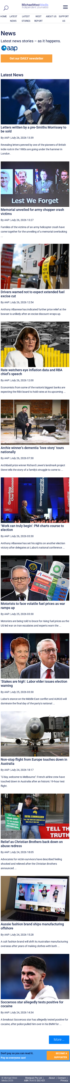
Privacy (64, 1080)
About (52, 1078)
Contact (62, 1078)
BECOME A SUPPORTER (60, 1055)
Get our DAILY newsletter (26, 58)
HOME (3, 16)
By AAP (5, 137)
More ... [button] (59, 1039)
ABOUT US (51, 16)
